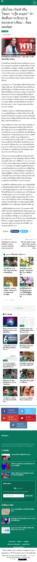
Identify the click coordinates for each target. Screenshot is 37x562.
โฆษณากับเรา (12, 541)
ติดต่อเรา (19, 541)
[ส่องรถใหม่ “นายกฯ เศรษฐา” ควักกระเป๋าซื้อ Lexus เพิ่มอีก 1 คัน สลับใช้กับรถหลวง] (27, 262)
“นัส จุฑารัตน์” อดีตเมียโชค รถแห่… (21, 454)
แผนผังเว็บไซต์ (26, 544)
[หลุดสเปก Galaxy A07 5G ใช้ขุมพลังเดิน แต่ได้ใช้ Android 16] (27, 322)
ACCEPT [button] (22, 559)
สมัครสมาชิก (29, 496)
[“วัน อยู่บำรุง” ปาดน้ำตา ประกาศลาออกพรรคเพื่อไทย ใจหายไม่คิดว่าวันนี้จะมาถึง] (10, 262)
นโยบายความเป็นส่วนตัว (13, 544)
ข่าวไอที (5, 325)
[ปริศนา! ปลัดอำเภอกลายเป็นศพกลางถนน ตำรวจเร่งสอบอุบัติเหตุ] (5, 475)
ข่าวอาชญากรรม (23, 360)
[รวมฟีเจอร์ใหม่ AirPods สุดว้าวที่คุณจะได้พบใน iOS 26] (10, 339)
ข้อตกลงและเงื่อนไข (18, 547)
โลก (21, 343)
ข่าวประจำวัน (6, 377)
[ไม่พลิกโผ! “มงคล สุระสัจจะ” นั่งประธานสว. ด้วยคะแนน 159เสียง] (10, 281)
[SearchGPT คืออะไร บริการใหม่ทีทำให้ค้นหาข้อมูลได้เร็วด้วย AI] (10, 356)
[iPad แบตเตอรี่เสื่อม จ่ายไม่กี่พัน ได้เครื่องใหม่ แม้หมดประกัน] (5, 512)
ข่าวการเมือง (5, 31)
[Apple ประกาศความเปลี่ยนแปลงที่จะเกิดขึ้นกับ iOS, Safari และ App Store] (5, 530)
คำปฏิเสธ (26, 541)
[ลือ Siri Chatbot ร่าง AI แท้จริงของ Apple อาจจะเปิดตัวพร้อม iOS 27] (10, 322)
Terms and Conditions (13, 557)
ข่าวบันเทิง (22, 377)
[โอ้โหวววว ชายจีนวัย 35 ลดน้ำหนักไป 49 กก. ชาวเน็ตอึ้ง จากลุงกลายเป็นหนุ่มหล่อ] (5, 466)
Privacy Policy (26, 557)
